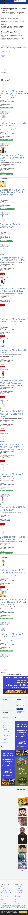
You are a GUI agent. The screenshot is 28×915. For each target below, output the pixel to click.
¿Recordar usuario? (20, 711)
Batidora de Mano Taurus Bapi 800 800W (12, 538)
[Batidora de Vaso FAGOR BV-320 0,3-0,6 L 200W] (3, 281)
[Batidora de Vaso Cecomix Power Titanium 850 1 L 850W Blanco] (3, 183)
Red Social (18, 903)
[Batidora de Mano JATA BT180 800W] (3, 468)
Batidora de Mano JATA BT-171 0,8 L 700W (13, 635)
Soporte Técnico (5, 892)
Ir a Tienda (4, 898)
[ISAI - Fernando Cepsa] (22, 821)
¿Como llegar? (6, 742)
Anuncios (17, 900)
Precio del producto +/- (5, 51)
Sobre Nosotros (5, 890)
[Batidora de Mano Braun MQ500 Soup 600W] (3, 437)
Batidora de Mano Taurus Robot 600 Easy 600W (12, 320)
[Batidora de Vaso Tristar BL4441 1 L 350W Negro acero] (3, 149)
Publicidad (4, 903)
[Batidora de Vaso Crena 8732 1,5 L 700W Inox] (3, 373)
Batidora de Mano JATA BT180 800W (11, 475)
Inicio (5, 58)
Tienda (17, 902)
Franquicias (4, 902)
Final (5, 70)
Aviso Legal (5, 720)
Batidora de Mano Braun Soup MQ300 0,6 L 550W (12, 259)
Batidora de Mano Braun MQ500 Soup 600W (12, 445)
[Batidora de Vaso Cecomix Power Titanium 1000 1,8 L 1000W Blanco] (3, 593)
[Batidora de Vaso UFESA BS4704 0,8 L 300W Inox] (3, 562)
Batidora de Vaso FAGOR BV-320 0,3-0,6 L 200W (12, 289)
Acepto (23, 911)
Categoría (3, 55)
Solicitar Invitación (6, 722)
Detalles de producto (4, 113)
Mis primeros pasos (7, 715)
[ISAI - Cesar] (22, 812)
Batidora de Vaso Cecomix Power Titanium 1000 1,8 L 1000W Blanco (13, 602)
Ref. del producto (4, 54)
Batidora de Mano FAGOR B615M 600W (13, 351)
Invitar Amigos (6, 725)
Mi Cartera (18, 892)
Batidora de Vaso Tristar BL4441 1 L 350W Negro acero (12, 157)
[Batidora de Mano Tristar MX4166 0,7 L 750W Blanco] (3, 85)
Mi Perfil (17, 887)
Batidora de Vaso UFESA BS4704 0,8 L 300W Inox (12, 571)
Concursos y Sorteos (5, 739)
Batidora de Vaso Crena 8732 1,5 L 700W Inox (12, 382)
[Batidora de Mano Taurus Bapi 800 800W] (3, 530)
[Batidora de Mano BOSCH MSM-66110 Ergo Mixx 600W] (3, 404)
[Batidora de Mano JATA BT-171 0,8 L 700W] (3, 628)
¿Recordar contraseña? (19, 713)
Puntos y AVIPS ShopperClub (6, 732)
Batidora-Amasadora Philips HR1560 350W (14, 124)
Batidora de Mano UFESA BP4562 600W (13, 508)
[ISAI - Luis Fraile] (22, 866)
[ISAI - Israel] (22, 848)
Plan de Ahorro (6, 717)
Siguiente (6, 69)
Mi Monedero (18, 890)
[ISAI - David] (22, 839)
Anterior (5, 59)
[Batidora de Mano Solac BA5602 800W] (3, 218)
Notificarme (2, 276)
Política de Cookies (6, 889)
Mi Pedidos (18, 889)
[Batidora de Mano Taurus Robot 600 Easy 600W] (3, 311)
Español (17, 0)
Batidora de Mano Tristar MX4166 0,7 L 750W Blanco (14, 92)
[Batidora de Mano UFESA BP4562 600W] (3, 500)
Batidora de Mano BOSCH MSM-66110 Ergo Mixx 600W (13, 414)
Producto (3, 52)
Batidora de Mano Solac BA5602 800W (12, 225)
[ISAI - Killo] (22, 857)
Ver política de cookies (4, 913)
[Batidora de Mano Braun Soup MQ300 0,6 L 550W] (3, 250)
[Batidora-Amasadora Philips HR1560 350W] (3, 117)
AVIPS (2, 900)
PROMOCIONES (6, 735)
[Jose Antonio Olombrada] (8, 768)
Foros (16, 898)
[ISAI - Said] (22, 830)
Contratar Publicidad (5, 728)
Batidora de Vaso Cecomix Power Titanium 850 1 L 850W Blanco (13, 192)
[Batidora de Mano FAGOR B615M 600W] (3, 342)
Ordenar (2, 56)
